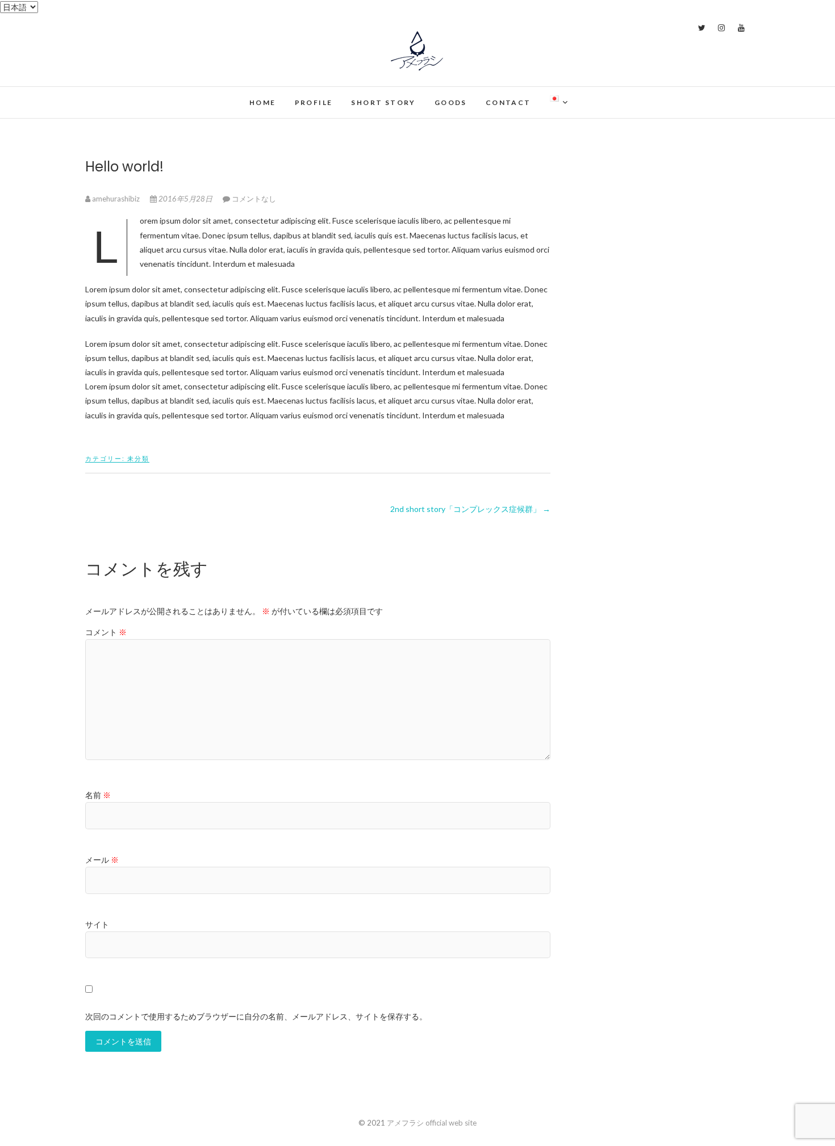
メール (102, 859)
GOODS (451, 102)
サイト (97, 924)
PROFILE (314, 102)
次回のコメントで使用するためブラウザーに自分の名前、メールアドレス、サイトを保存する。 (256, 1016)
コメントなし (254, 198)
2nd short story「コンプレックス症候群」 (470, 509)
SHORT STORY (383, 102)
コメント (106, 632)
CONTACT (508, 102)
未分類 (138, 458)
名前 (98, 795)
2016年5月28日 (185, 198)
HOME (262, 102)
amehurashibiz (115, 198)
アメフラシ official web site (174, 95)
